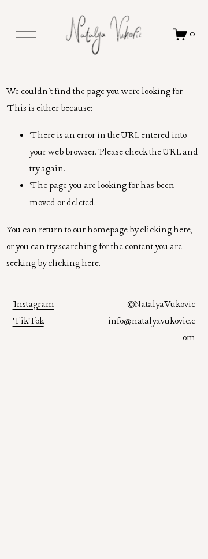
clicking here (165, 230)
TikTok (28, 321)
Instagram (33, 304)
